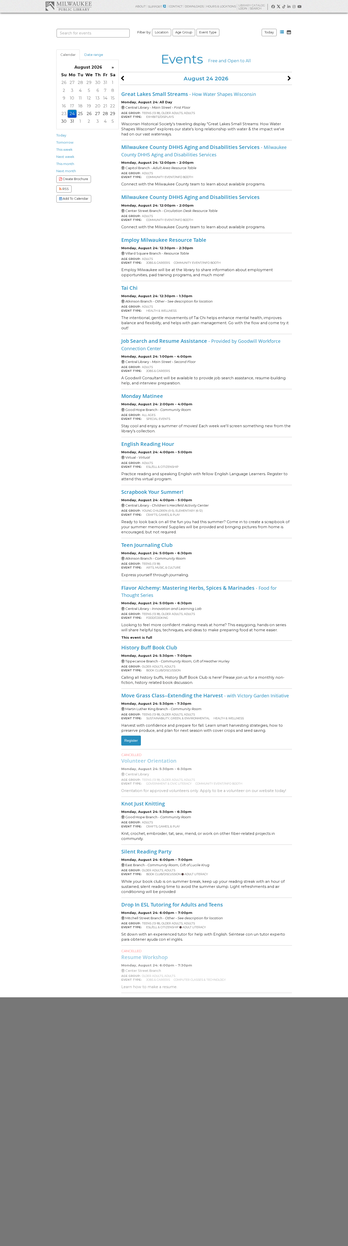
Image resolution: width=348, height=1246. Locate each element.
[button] (282, 32)
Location (161, 32)
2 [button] (64, 90)
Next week (65, 157)
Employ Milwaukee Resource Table (163, 239)
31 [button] (105, 82)
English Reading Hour (147, 443)
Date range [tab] (93, 55)
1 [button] (112, 82)
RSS (65, 189)
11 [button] (80, 98)
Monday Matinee (142, 395)
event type (208, 32)
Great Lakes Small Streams (188, 93)
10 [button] (72, 98)
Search (256, 8)
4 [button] (80, 90)
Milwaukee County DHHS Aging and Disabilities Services (204, 150)
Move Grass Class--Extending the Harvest (205, 695)
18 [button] (80, 106)
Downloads (194, 6)
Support (155, 6)
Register (131, 740)
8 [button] (112, 90)
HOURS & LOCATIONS (221, 6)
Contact (176, 6)
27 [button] (72, 82)
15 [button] (113, 98)
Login (243, 8)
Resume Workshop (144, 957)
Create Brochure (75, 179)
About (140, 6)
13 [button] (98, 98)
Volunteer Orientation (149, 760)
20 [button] (97, 106)
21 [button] (105, 106)
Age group (183, 32)
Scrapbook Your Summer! (152, 491)
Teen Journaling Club (146, 544)
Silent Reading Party (146, 851)
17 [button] (72, 106)
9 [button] (64, 98)
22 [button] (112, 106)
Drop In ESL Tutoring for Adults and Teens (172, 904)
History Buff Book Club (149, 647)
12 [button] (89, 98)
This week (64, 149)
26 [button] (63, 82)
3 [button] (72, 90)
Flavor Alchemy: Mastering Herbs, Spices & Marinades (199, 591)
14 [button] (105, 98)
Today (269, 32)
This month (65, 164)
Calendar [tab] (68, 55)
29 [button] (88, 82)
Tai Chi (129, 287)
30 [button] (97, 82)
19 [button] (89, 106)
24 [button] (72, 113)
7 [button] (105, 90)
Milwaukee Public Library (68, 6)
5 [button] (89, 90)
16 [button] (64, 106)
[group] (87, 94)
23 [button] (63, 113)
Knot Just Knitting (143, 803)
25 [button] (80, 113)
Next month (66, 171)
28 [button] (80, 82)
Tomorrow (64, 142)
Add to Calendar (75, 198)
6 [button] (98, 90)
